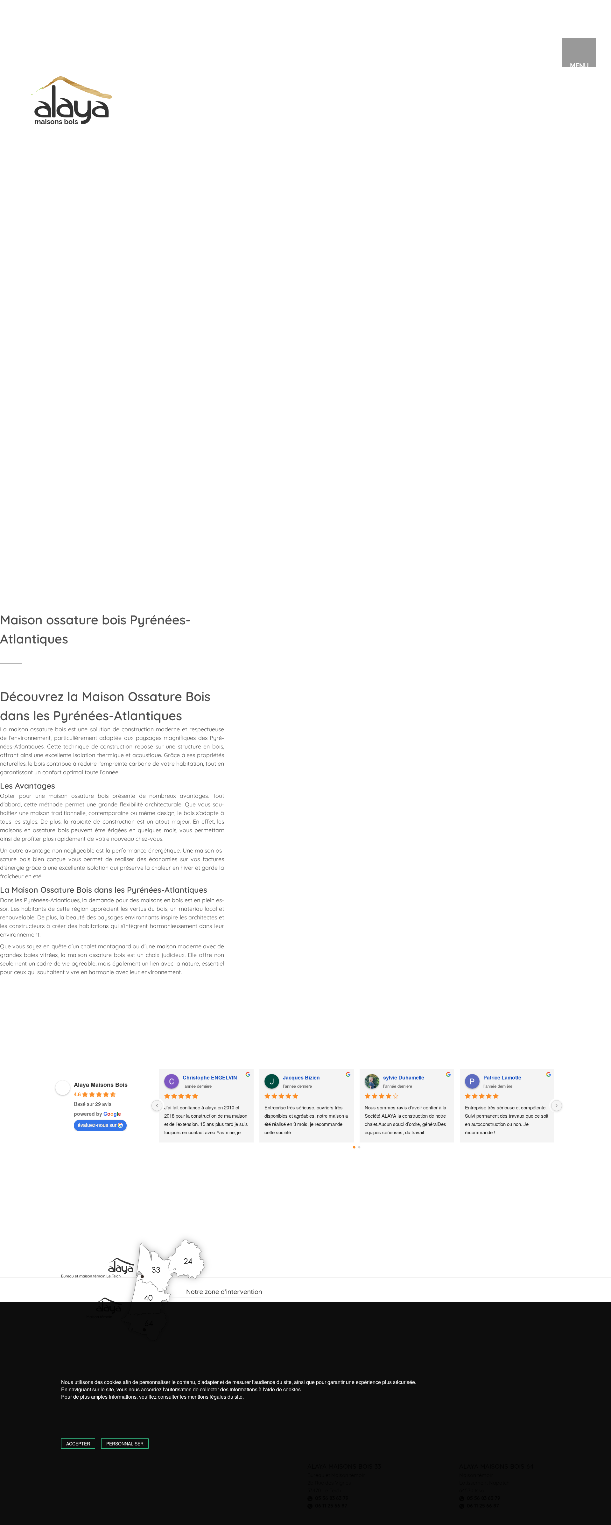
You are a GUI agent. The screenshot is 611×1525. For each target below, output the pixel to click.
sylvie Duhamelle (403, 1077)
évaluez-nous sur (97, 1124)
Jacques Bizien (301, 1077)
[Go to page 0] (354, 1147)
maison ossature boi (95, 955)
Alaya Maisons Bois (101, 1084)
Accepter (78, 1443)
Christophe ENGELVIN (210, 1077)
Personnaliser (125, 1443)
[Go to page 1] (359, 1147)
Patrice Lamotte (502, 1077)
